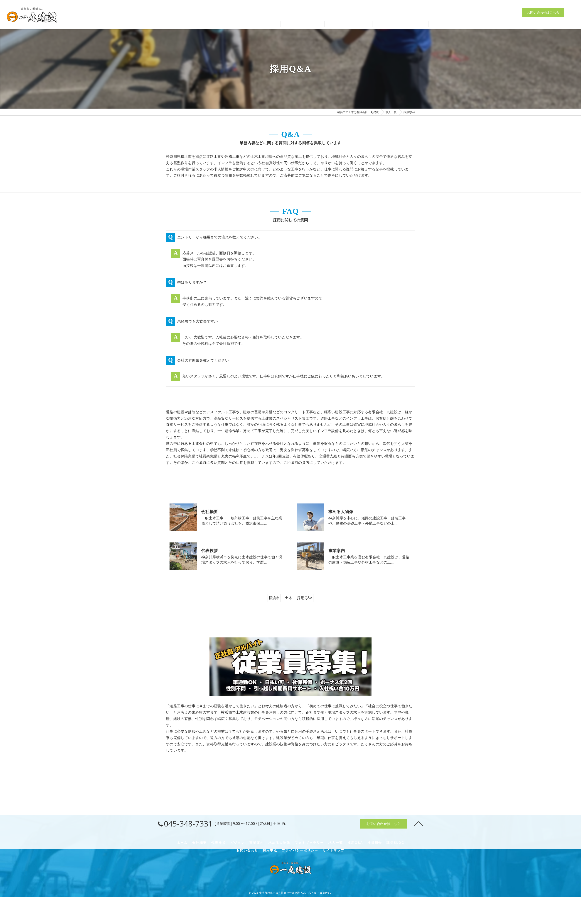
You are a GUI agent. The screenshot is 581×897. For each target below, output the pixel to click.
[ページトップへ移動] (418, 823)
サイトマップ (334, 850)
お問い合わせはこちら (543, 12)
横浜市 (274, 597)
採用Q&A (304, 597)
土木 (288, 597)
